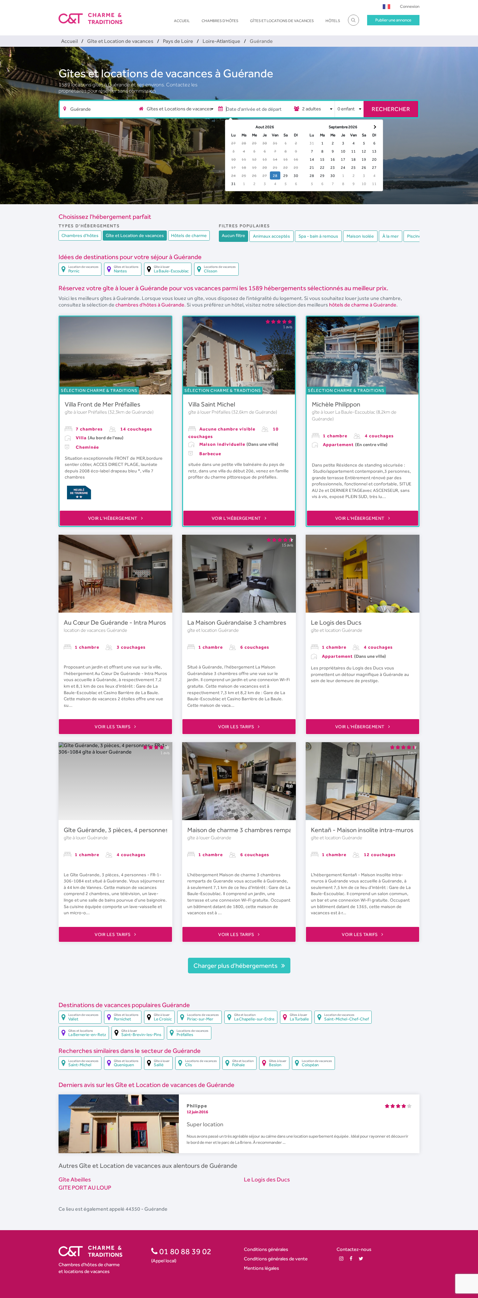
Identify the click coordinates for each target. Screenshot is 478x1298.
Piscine (414, 236)
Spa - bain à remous (318, 236)
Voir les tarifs (113, 726)
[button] (386, 6)
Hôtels (332, 21)
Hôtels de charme (189, 235)
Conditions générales (266, 1249)
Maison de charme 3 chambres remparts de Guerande (262, 829)
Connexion (409, 6)
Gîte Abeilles (75, 1179)
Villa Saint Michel (211, 404)
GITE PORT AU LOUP (85, 1187)
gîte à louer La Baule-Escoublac (344, 412)
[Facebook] (351, 1258)
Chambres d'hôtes (220, 21)
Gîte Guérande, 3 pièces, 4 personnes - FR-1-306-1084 (141, 829)
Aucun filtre (233, 235)
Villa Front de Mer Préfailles (102, 404)
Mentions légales (261, 1268)
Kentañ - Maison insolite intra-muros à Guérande (379, 829)
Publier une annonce (393, 20)
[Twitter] (361, 1258)
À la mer (390, 236)
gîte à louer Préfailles (86, 412)
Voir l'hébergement (113, 518)
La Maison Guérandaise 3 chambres (236, 622)
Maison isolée (360, 236)
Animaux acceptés (271, 236)
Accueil (182, 21)
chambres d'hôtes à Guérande (149, 305)
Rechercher (391, 109)
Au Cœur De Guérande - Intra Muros (115, 622)
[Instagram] (341, 1258)
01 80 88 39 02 (184, 1251)
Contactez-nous (354, 1249)
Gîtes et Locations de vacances (282, 21)
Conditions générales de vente (276, 1258)
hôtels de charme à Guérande (362, 305)
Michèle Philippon (336, 404)
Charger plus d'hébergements (236, 965)
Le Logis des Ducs (336, 622)
